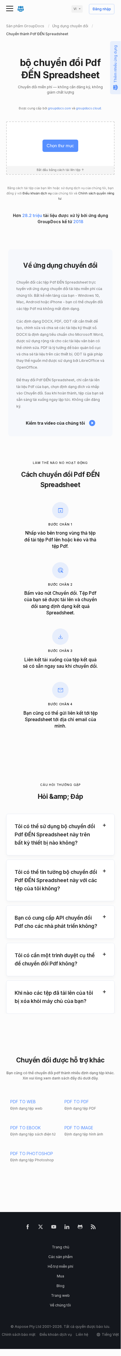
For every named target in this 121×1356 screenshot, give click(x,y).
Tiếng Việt (110, 1334)
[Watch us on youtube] (53, 1228)
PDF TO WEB (23, 1101)
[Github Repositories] (80, 1228)
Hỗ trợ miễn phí (60, 1266)
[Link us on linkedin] (66, 1228)
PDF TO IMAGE (78, 1127)
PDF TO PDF (76, 1101)
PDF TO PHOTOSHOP (31, 1153)
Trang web (60, 1295)
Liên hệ (82, 1334)
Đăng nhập (102, 9)
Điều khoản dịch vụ (37, 193)
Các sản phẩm (60, 1257)
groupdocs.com (59, 108)
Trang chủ (60, 1247)
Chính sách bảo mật (18, 1334)
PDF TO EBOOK (25, 1127)
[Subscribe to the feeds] (93, 1228)
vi (75, 9)
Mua (60, 1276)
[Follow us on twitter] (40, 1228)
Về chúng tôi (60, 1305)
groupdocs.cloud (88, 108)
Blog (60, 1286)
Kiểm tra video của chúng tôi (55, 423)
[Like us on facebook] (27, 1228)
